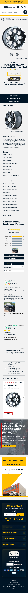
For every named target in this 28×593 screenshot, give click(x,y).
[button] (21, 320)
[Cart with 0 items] (25, 7)
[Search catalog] (25, 12)
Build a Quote (14, 74)
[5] (2, 398)
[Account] (18, 7)
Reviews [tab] (8, 263)
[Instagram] (17, 519)
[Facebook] (14, 519)
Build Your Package (9, 445)
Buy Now (8, 413)
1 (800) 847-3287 (19, 1)
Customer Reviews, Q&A (14, 98)
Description (14, 95)
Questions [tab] (8, 265)
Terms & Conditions (14, 582)
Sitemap (14, 580)
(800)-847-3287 (12, 473)
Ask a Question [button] (14, 258)
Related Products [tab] (14, 101)
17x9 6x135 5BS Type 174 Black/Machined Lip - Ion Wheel (11, 387)
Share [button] (7, 320)
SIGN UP (20, 515)
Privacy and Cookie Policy (14, 584)
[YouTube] (20, 519)
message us (21, 473)
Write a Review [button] (14, 255)
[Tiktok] (22, 519)
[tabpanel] (13, 399)
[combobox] (14, 12)
